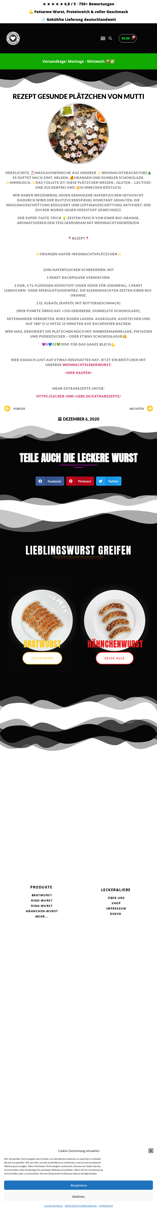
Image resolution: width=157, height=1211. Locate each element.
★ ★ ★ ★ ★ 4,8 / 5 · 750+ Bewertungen (78, 3)
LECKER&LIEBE (116, 889)
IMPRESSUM (106, 1205)
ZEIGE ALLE (114, 658)
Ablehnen (78, 1196)
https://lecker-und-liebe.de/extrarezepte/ (78, 396)
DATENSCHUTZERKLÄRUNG (81, 1205)
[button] (151, 1151)
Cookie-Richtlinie (53, 1205)
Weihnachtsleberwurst (87, 365)
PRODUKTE (41, 887)
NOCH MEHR (42, 658)
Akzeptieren (78, 1185)
